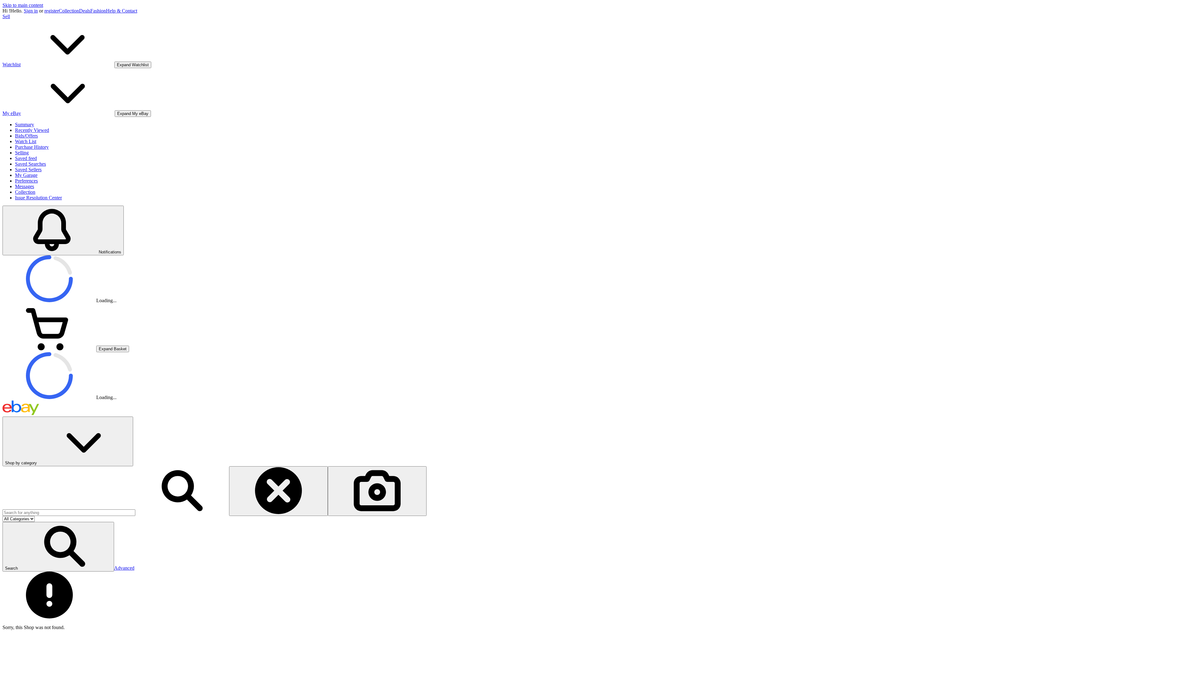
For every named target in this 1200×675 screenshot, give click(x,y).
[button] (58, 547)
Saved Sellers (28, 169)
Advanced (124, 568)
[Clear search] (278, 491)
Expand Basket (113, 349)
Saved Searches (30, 164)
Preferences (26, 180)
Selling (22, 152)
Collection (69, 10)
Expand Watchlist (133, 64)
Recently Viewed (32, 130)
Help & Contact (121, 10)
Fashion (98, 10)
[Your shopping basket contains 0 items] (49, 348)
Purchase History (32, 147)
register (51, 10)
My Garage (26, 175)
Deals (84, 10)
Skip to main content (22, 5)
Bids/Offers (26, 135)
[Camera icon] (377, 491)
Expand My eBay (132, 113)
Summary (24, 124)
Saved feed (26, 158)
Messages (24, 186)
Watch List (25, 141)
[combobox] (68, 512)
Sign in (31, 10)
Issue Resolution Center (38, 197)
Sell (6, 16)
